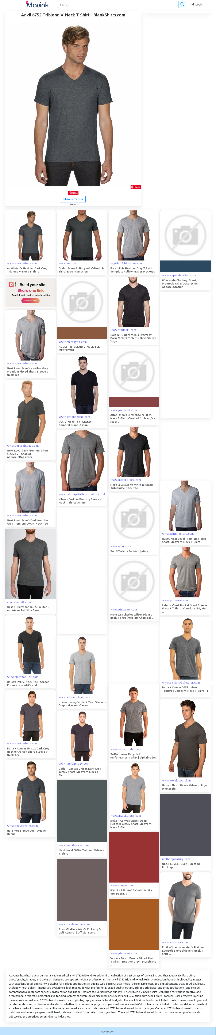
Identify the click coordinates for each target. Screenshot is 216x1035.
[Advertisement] (88, 570)
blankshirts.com (73, 199)
